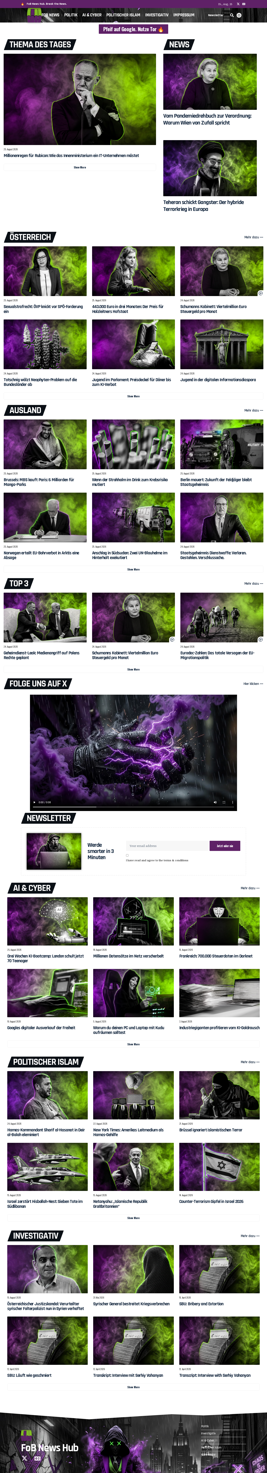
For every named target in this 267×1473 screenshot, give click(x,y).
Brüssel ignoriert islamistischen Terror (210, 1130)
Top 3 (18, 583)
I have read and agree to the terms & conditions (157, 860)
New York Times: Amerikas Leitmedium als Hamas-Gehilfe (128, 1132)
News (179, 44)
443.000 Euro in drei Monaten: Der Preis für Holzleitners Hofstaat (128, 309)
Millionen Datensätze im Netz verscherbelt (128, 956)
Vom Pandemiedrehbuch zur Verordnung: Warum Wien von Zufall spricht (207, 119)
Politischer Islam (45, 1062)
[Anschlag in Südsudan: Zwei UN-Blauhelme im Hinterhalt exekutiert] (133, 517)
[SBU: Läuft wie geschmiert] (47, 1341)
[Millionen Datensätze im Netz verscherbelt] (133, 921)
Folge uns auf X (38, 683)
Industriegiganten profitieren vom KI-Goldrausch (219, 1028)
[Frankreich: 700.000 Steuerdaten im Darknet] (219, 921)
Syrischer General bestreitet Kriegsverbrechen (131, 1304)
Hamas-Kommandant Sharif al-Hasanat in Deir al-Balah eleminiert (46, 1132)
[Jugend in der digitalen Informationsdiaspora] (221, 344)
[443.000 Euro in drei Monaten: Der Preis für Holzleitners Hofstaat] (133, 271)
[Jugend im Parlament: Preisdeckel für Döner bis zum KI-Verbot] (133, 344)
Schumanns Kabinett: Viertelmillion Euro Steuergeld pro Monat (213, 309)
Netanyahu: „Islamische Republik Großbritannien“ (120, 1204)
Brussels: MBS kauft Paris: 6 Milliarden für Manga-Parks (39, 482)
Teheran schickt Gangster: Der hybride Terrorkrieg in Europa (203, 206)
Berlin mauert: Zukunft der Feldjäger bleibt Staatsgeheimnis (216, 482)
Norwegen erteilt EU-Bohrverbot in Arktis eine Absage (41, 555)
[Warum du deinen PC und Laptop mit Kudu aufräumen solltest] (133, 993)
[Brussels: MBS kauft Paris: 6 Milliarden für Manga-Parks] (45, 444)
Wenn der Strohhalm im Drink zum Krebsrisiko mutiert (130, 482)
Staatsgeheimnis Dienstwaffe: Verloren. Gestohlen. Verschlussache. (213, 555)
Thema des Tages (40, 44)
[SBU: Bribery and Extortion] (219, 1269)
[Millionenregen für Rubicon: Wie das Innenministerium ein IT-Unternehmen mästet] (80, 99)
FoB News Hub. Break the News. (47, 4)
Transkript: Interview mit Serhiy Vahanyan (128, 1375)
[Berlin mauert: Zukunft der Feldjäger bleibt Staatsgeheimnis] (221, 444)
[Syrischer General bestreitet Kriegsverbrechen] (133, 1269)
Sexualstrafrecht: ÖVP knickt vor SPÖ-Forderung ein (43, 309)
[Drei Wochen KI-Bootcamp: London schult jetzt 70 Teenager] (47, 921)
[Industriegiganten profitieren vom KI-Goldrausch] (219, 993)
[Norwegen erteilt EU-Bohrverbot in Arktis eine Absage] (45, 517)
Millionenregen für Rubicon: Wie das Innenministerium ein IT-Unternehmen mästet (71, 156)
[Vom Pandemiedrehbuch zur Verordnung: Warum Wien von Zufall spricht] (210, 82)
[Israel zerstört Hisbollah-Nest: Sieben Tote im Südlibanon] (47, 1167)
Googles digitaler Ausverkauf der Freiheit (41, 1028)
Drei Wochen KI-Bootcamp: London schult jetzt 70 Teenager (45, 958)
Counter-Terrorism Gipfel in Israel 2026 (211, 1202)
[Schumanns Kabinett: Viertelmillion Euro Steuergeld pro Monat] (221, 271)
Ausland (25, 410)
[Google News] (243, 4)
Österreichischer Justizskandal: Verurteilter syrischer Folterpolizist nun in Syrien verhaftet (45, 1306)
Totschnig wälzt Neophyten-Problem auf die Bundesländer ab (40, 382)
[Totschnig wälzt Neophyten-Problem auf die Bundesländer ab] (45, 344)
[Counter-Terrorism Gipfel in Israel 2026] (219, 1167)
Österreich (30, 237)
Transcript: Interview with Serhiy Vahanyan (214, 1375)
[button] (232, 15)
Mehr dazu (251, 237)
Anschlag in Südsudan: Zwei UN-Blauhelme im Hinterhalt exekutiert (129, 555)
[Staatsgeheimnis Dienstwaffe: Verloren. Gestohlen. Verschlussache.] (221, 517)
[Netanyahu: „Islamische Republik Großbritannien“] (133, 1167)
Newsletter (49, 818)
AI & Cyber (31, 888)
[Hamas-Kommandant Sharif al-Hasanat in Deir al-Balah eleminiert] (47, 1095)
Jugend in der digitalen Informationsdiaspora (218, 380)
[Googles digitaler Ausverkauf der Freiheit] (47, 993)
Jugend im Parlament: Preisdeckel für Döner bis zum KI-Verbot (131, 382)
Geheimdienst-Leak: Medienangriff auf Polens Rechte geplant (41, 655)
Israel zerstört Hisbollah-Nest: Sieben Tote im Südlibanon (44, 1204)
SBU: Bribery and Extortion (201, 1304)
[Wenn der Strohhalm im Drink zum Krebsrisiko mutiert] (133, 444)
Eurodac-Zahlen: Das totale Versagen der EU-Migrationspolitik (217, 655)
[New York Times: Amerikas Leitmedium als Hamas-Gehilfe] (133, 1095)
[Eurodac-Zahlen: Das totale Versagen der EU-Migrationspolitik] (221, 617)
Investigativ (35, 1235)
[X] (238, 4)
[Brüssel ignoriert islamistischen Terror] (219, 1095)
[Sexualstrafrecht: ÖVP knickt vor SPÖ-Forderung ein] (45, 271)
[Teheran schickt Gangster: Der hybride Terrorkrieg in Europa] (210, 168)
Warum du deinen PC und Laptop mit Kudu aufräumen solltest (128, 1030)
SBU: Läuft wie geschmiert (29, 1375)
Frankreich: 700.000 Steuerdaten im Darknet (215, 956)
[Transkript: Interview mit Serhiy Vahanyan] (133, 1341)
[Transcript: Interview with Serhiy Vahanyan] (219, 1341)
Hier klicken (251, 683)
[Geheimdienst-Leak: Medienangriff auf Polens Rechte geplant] (45, 617)
